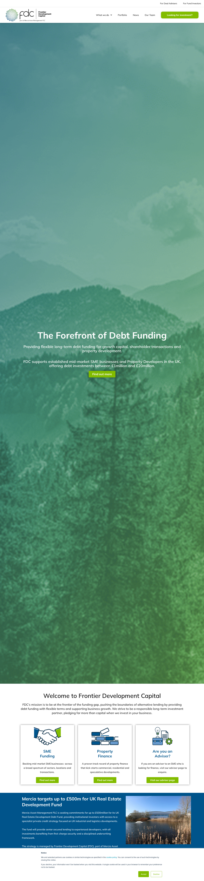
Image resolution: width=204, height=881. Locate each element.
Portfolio (122, 15)
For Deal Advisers (168, 3)
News (136, 15)
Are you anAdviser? (162, 753)
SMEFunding (47, 753)
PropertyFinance (105, 753)
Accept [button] (143, 874)
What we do (102, 15)
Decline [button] (156, 874)
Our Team (150, 15)
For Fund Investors (192, 3)
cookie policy (111, 857)
